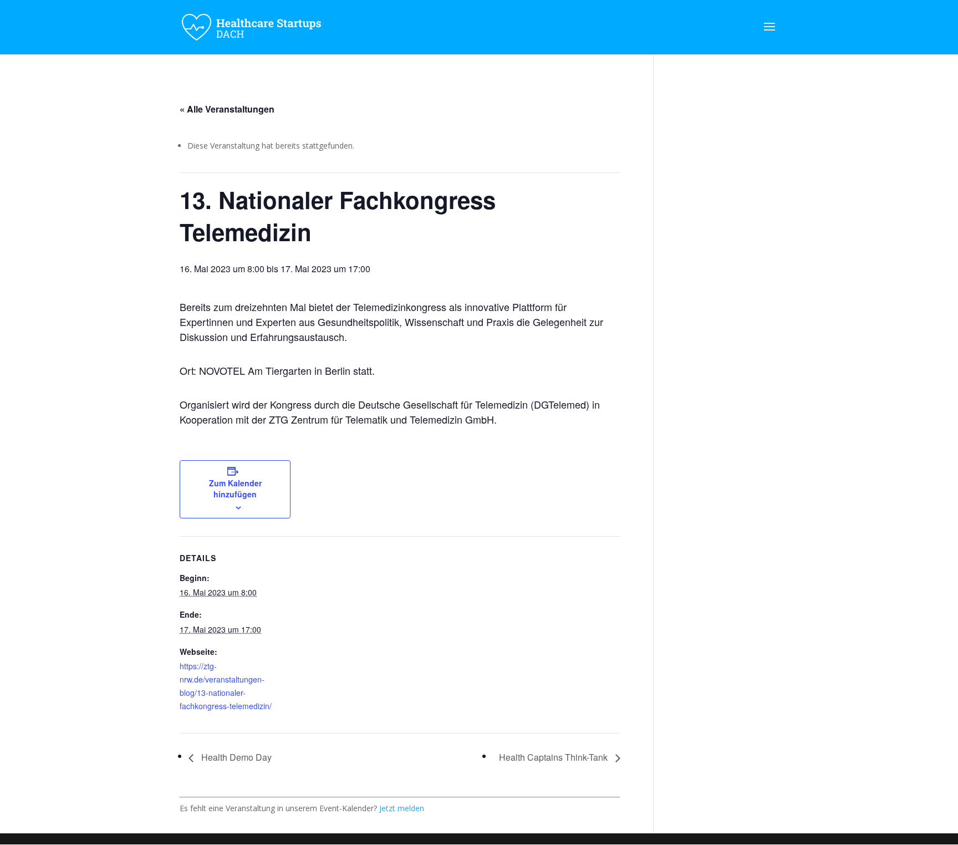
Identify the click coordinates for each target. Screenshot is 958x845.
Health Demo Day (235, 757)
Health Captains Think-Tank (554, 757)
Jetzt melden (401, 808)
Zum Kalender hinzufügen (235, 488)
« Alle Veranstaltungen (227, 109)
